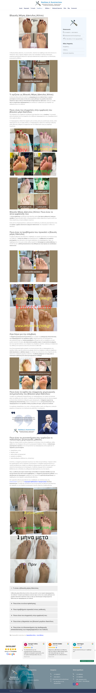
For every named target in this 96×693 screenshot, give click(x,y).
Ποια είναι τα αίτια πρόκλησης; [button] (24, 603)
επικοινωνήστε (13, 481)
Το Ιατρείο (33, 8)
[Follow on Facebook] (74, 684)
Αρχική (20, 8)
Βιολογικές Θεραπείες (57, 8)
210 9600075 (67, 32)
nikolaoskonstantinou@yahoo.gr (73, 35)
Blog (69, 8)
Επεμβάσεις (39, 8)
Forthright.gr (19, 691)
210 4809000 (79, 677)
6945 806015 (75, 32)
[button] (95, 650)
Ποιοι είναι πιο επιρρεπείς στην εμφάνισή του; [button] (30, 615)
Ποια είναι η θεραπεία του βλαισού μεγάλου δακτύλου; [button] (33, 621)
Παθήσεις (47, 8)
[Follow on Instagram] (77, 684)
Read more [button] (27, 656)
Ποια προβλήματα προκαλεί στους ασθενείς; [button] (29, 609)
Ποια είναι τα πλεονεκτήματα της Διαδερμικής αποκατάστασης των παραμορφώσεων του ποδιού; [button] (29, 628)
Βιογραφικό (26, 8)
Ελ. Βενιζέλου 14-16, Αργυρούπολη (73, 39)
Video (65, 8)
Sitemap (30, 683)
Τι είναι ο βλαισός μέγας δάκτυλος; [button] (26, 588)
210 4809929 (79, 674)
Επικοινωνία (74, 8)
